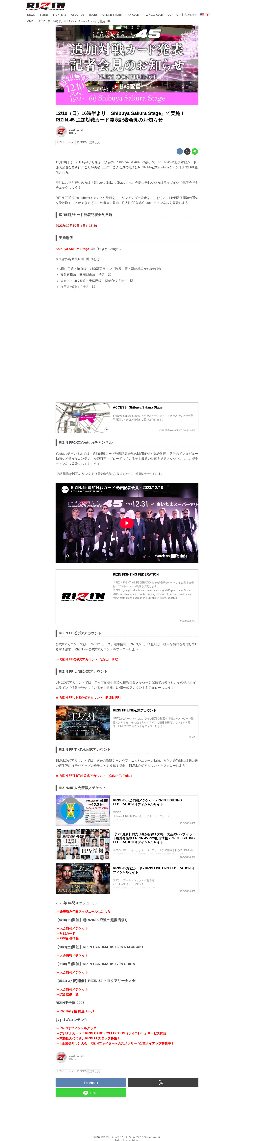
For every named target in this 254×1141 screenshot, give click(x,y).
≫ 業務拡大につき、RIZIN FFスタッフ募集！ (88, 1038)
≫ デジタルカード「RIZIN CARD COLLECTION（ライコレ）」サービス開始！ (113, 1033)
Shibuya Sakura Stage (72, 249)
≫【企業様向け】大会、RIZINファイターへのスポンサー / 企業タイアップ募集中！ (115, 1043)
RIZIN (72, 133)
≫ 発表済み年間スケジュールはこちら (83, 911)
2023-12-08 (76, 129)
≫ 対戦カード (65, 933)
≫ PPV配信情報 (67, 938)
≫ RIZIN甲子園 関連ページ (75, 1011)
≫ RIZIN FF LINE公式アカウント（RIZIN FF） (89, 697)
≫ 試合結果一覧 (67, 994)
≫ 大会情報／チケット (72, 928)
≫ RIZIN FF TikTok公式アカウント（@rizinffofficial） (95, 775)
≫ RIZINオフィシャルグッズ (76, 1028)
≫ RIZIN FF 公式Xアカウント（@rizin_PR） (88, 659)
